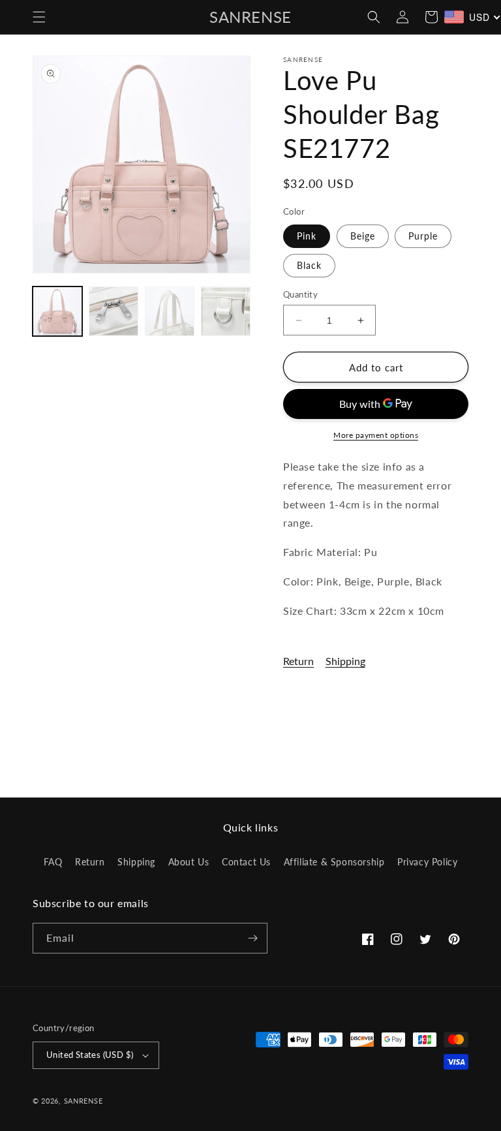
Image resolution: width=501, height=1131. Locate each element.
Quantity (300, 294)
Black (309, 265)
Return (298, 661)
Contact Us (246, 861)
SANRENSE (83, 1100)
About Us (188, 861)
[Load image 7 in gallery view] (225, 311)
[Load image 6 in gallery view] (169, 311)
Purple (423, 235)
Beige (362, 235)
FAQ (53, 861)
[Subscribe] (252, 938)
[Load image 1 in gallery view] (57, 311)
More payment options (375, 435)
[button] (39, 17)
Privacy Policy (427, 861)
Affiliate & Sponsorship (334, 861)
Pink (306, 235)
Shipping (345, 661)
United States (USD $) (89, 1054)
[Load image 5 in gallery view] (113, 311)
